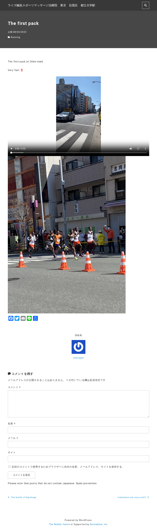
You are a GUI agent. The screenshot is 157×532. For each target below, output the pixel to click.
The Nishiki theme (59, 524)
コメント (14, 387)
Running (15, 37)
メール (13, 438)
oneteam (78, 358)
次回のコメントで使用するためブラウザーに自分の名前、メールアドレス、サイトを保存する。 (68, 466)
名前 (11, 423)
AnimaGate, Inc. (99, 524)
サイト (12, 452)
